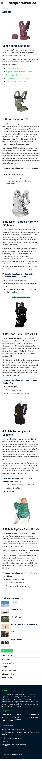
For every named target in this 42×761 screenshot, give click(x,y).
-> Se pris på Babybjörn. (21, 297)
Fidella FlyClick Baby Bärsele (16, 81)
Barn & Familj (6, 656)
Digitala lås (4, 741)
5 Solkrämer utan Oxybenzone (11, 738)
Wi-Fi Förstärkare (16, 639)
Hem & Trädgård (7, 663)
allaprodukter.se (22, 3)
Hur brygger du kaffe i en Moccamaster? (24, 624)
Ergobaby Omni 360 (12, 68)
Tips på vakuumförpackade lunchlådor (13, 729)
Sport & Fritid (6, 678)
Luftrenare (14, 602)
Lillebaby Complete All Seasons (17, 78)
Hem (2, 9)
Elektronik (5, 659)
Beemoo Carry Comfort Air (15, 75)
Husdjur (4, 667)
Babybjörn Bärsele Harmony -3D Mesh (19, 72)
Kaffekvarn (14, 632)
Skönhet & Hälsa (7, 674)
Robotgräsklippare (17, 617)
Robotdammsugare (17, 610)
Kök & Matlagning (8, 670)
